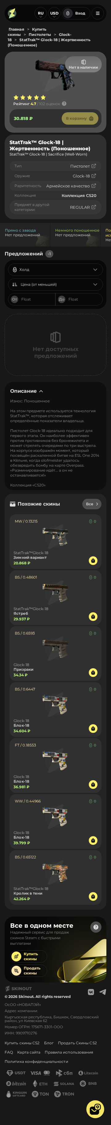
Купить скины (31, 956)
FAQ (9, 1052)
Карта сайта (28, 1052)
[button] (95, 1109)
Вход (80, 13)
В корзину (76, 118)
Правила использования (69, 1052)
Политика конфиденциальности (36, 1061)
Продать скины (32, 970)
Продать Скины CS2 (77, 1043)
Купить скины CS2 (22, 1043)
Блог (49, 1043)
